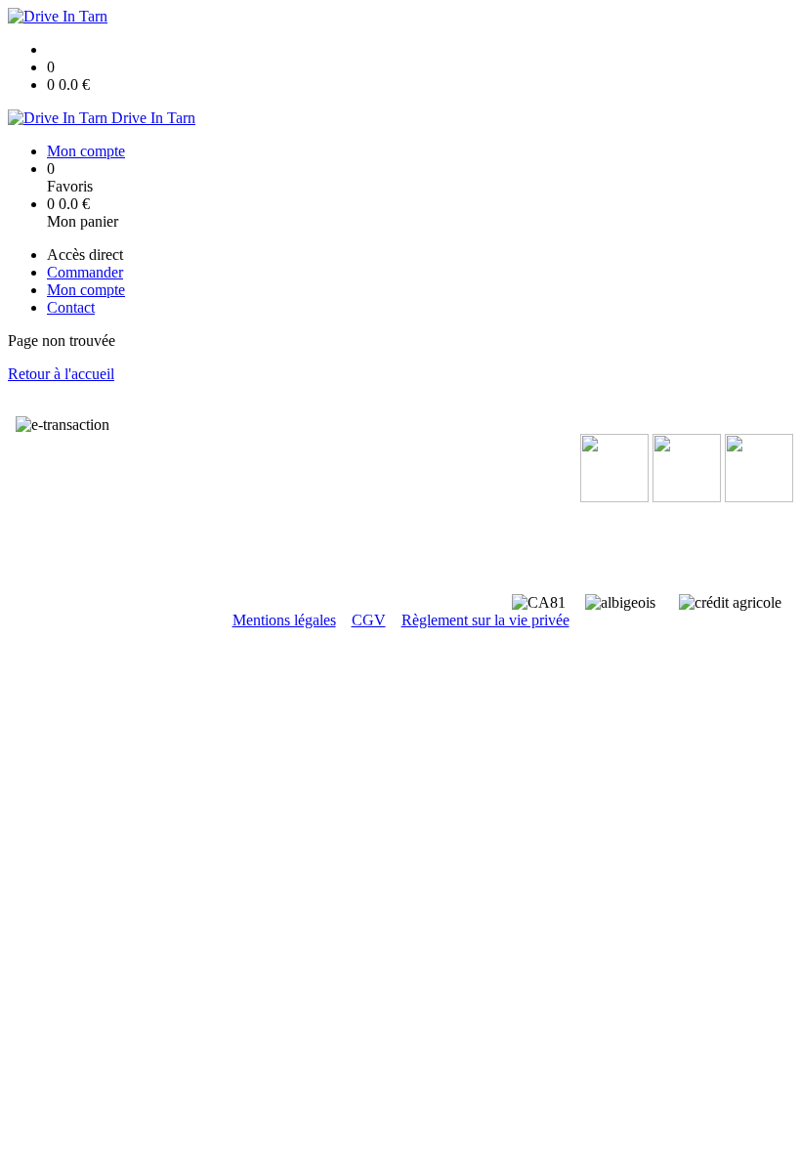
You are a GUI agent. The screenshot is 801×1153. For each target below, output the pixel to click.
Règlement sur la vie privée (485, 620)
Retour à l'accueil (61, 373)
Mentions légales (284, 620)
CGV (369, 620)
